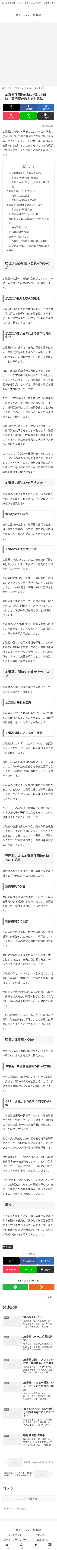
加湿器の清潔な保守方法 (24, 200)
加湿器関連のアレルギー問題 (26, 214)
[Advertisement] (28, 55)
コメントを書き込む (28, 1498)
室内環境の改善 (19, 227)
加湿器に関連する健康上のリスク (25, 205)
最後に (12, 250)
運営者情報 (42, 1539)
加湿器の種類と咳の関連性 (25, 177)
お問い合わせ (42, 1535)
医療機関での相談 (21, 232)
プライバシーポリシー (15, 1539)
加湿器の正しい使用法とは (22, 191)
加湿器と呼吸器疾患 (22, 209)
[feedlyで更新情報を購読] (15, 1287)
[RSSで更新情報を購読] (41, 1287)
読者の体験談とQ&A (19, 236)
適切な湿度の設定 (21, 195)
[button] (45, 116)
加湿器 (9, 1247)
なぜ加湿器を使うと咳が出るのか (25, 173)
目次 (24, 166)
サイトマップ (15, 1535)
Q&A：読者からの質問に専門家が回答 (31, 246)
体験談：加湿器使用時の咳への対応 (29, 241)
